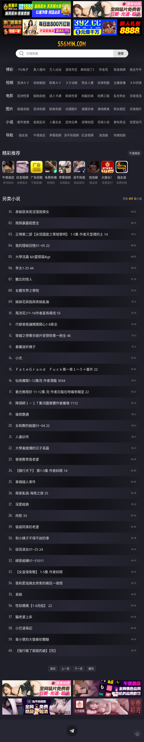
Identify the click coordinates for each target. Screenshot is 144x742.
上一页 (65, 668)
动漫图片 (71, 109)
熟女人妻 (88, 83)
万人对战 (55, 70)
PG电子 (23, 70)
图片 (9, 108)
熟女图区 (120, 109)
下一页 (78, 668)
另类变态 (136, 96)
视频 (9, 82)
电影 (9, 95)
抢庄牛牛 (136, 70)
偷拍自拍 (39, 96)
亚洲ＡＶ (23, 83)
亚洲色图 (39, 109)
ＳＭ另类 (136, 83)
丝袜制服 (104, 83)
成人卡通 (55, 96)
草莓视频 (55, 135)
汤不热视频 (71, 135)
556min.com (72, 44)
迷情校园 (88, 122)
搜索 (121, 53)
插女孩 (23, 135)
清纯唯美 (104, 109)
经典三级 (104, 96)
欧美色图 (55, 109)
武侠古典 (71, 122)
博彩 (9, 69)
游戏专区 (71, 70)
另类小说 (104, 122)
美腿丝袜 (88, 109)
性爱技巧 (136, 122)
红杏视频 (88, 135)
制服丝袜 (88, 96)
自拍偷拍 (39, 83)
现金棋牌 (120, 70)
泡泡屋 (103, 135)
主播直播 (120, 83)
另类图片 (136, 109)
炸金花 (103, 70)
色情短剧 (120, 135)
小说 (9, 122)
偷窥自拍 (23, 109)
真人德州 (39, 70)
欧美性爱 (71, 96)
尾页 (91, 668)
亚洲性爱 (23, 96)
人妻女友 (55, 122)
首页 (53, 668)
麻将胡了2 (87, 70)
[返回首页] (137, 733)
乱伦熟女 (120, 96)
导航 (9, 135)
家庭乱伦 (39, 122)
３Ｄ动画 (71, 83)
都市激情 (23, 122)
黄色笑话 (120, 122)
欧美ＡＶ (55, 83)
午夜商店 (39, 135)
